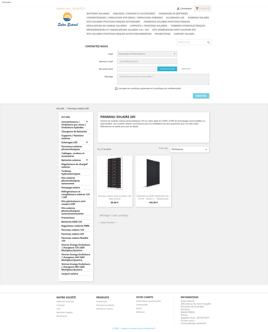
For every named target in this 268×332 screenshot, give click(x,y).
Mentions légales (65, 312)
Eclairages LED (175, 17)
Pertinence (190, 149)
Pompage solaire (198, 17)
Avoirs (139, 308)
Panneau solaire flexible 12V (74, 239)
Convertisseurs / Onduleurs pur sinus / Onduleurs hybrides (125, 17)
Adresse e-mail (106, 61)
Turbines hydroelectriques (188, 25)
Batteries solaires (98, 13)
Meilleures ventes (104, 308)
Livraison (61, 305)
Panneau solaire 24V (72, 234)
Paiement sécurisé (65, 301)
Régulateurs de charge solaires (107, 25)
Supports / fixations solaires (148, 25)
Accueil (65, 117)
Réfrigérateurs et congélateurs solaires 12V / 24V (118, 29)
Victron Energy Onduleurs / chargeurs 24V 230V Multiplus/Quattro (75, 257)
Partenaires (62, 316)
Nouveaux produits (105, 305)
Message (109, 76)
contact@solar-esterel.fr (193, 323)
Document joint (106, 69)
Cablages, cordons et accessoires (134, 13)
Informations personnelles (148, 301)
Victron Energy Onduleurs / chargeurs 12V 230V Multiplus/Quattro (75, 247)
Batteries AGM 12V (71, 221)
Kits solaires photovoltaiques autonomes (113, 21)
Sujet (110, 54)
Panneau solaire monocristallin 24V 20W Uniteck (114, 197)
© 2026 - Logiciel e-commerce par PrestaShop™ (134, 328)
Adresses (140, 312)
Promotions (162, 33)
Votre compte (144, 297)
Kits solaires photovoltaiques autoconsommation (119, 33)
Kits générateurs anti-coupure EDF (174, 29)
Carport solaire (184, 33)
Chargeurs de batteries (173, 13)
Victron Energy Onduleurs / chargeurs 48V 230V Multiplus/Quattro (75, 267)
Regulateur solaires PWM (75, 225)
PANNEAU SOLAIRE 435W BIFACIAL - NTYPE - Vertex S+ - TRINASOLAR (153, 197)
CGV (58, 308)
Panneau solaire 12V (72, 229)
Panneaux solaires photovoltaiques (167, 21)
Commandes (142, 304)
